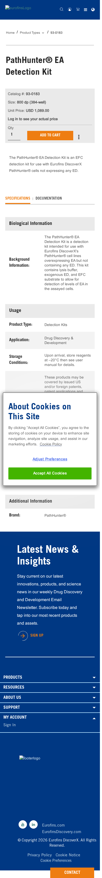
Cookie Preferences (56, 861)
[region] (50, 439)
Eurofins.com (53, 826)
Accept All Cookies (50, 473)
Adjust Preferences (50, 459)
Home (10, 32)
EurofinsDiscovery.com (61, 832)
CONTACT (72, 873)
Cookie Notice (68, 855)
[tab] (17, 199)
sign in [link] (9, 725)
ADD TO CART (50, 135)
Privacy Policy (39, 855)
